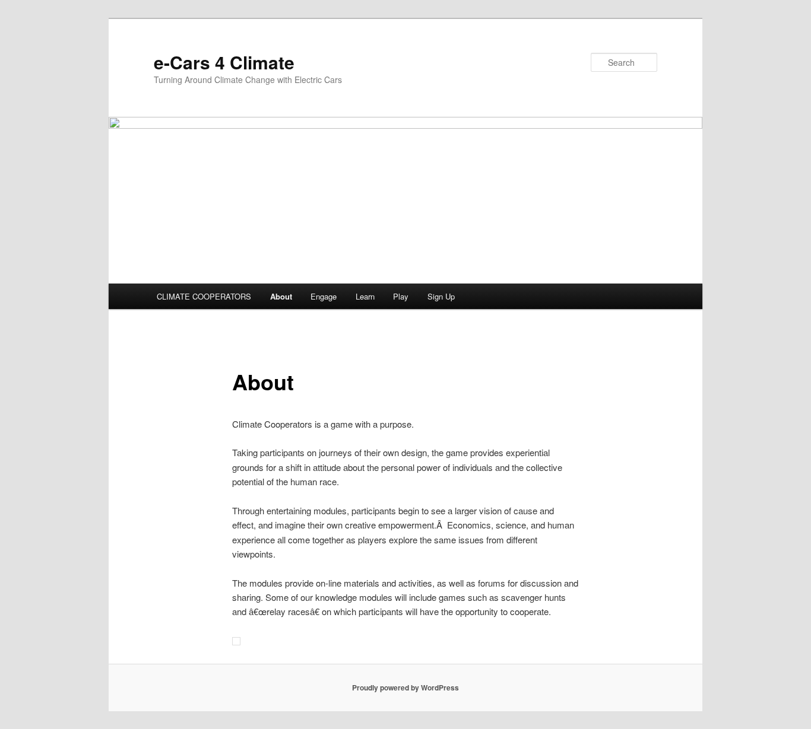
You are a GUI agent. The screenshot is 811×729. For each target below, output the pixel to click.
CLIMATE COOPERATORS (204, 296)
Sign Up (441, 296)
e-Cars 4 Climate (224, 62)
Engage (324, 296)
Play (400, 296)
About (281, 296)
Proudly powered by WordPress (405, 687)
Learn (365, 296)
